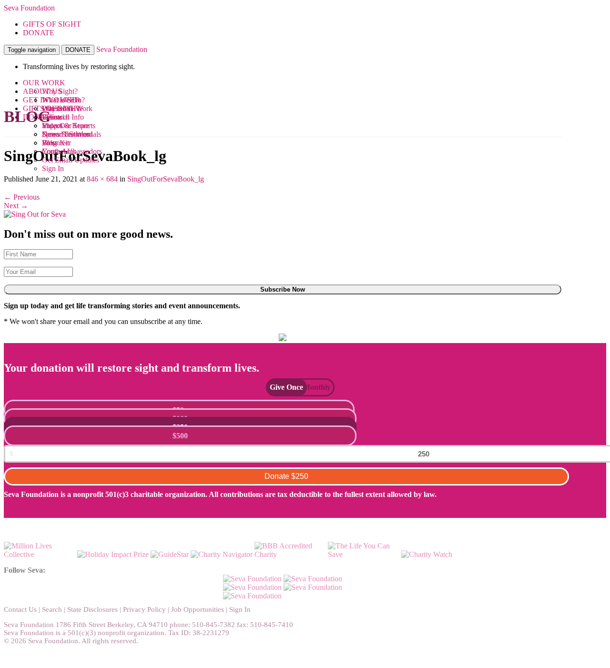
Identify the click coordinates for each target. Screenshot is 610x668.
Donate (286, 476)
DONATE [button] (38, 33)
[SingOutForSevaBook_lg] (35, 214)
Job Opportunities (197, 609)
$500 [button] (180, 436)
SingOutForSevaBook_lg (165, 179)
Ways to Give (62, 108)
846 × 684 (102, 179)
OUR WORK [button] (44, 83)
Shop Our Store (65, 125)
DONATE (78, 49)
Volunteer (56, 143)
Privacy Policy (144, 609)
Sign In (53, 168)
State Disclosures (92, 609)
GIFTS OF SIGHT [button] (52, 24)
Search (52, 609)
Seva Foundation (29, 8)
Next (16, 206)
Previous (22, 197)
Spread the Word (67, 134)
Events (52, 117)
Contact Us (20, 609)
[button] (281, 387)
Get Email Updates (70, 160)
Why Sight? (60, 91)
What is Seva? (63, 100)
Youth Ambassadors (72, 151)
